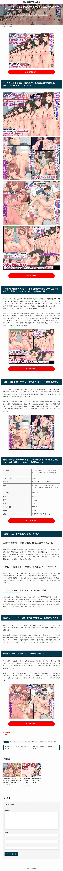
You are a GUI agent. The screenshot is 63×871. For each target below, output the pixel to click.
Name (6, 832)
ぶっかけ (21, 14)
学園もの (35, 14)
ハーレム (17, 14)
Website (7, 845)
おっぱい (12, 14)
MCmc (11, 12)
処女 (31, 14)
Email (6, 838)
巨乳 (41, 14)
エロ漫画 (6, 14)
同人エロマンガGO (31, 2)
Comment (7, 810)
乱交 (29, 14)
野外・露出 (45, 14)
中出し (25, 14)
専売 (39, 14)
